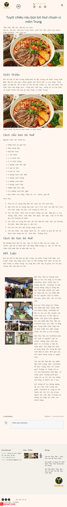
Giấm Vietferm (8, 32)
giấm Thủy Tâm (40, 30)
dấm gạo (13, 30)
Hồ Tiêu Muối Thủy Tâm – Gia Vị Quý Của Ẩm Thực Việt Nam (54, 471)
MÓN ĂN (22, 27)
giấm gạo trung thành (25, 30)
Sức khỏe (29, 27)
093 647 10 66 (10, 457)
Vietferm (16, 502)
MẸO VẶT (15, 27)
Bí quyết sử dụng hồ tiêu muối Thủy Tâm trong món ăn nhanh (55, 463)
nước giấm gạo (21, 32)
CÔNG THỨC (7, 27)
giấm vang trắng (53, 30)
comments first (58, 416)
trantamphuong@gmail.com (13, 460)
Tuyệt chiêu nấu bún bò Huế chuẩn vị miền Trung (33, 19)
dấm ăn (5, 30)
